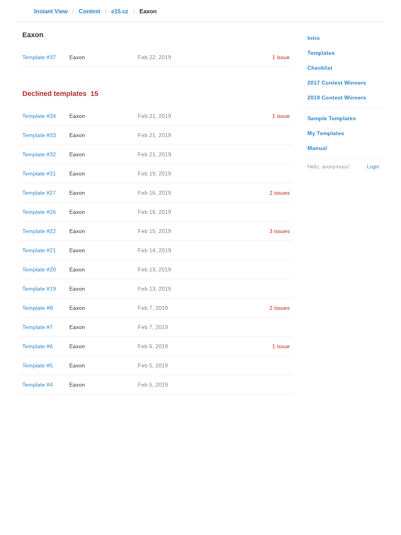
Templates (321, 53)
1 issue (281, 57)
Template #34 (39, 116)
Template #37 (39, 57)
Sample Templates (331, 118)
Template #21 (39, 250)
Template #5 (37, 365)
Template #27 (39, 193)
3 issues (279, 231)
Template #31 (39, 173)
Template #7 (37, 327)
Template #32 (39, 154)
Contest (89, 11)
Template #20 (39, 269)
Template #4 (37, 384)
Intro (313, 38)
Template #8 (37, 308)
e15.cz (119, 11)
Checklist (319, 68)
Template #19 (39, 289)
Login (373, 167)
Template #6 (37, 346)
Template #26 (39, 212)
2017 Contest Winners (336, 83)
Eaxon (77, 57)
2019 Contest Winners (336, 97)
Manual (317, 148)
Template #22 (39, 231)
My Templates (325, 133)
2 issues (279, 193)
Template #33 (39, 135)
